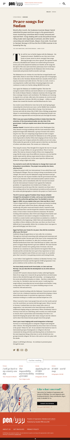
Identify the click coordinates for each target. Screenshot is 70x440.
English (49, 11)
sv (60, 3)
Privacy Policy (33, 429)
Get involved (18, 429)
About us (6, 429)
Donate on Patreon (47, 403)
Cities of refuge (17, 17)
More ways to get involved (43, 407)
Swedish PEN (18, 434)
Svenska (54, 11)
